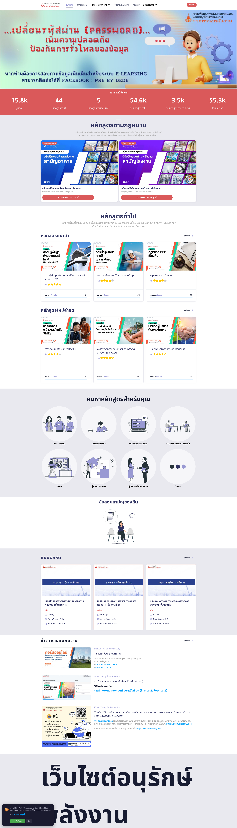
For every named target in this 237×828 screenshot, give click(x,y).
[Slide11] (112, 85)
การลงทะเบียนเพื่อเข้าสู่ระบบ (106, 664)
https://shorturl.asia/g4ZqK (149, 728)
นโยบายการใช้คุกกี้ (18, 814)
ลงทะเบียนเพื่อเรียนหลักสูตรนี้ (68, 197)
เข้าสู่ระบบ (192, 5)
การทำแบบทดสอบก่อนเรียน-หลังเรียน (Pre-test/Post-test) (130, 691)
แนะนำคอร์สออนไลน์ (103, 667)
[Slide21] (116, 85)
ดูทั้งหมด (187, 235)
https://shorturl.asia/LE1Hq (179, 723)
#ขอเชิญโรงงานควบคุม (103, 720)
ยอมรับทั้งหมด (17, 821)
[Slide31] (121, 85)
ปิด (29, 821)
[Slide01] (107, 85)
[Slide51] (129, 85)
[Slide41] (125, 85)
